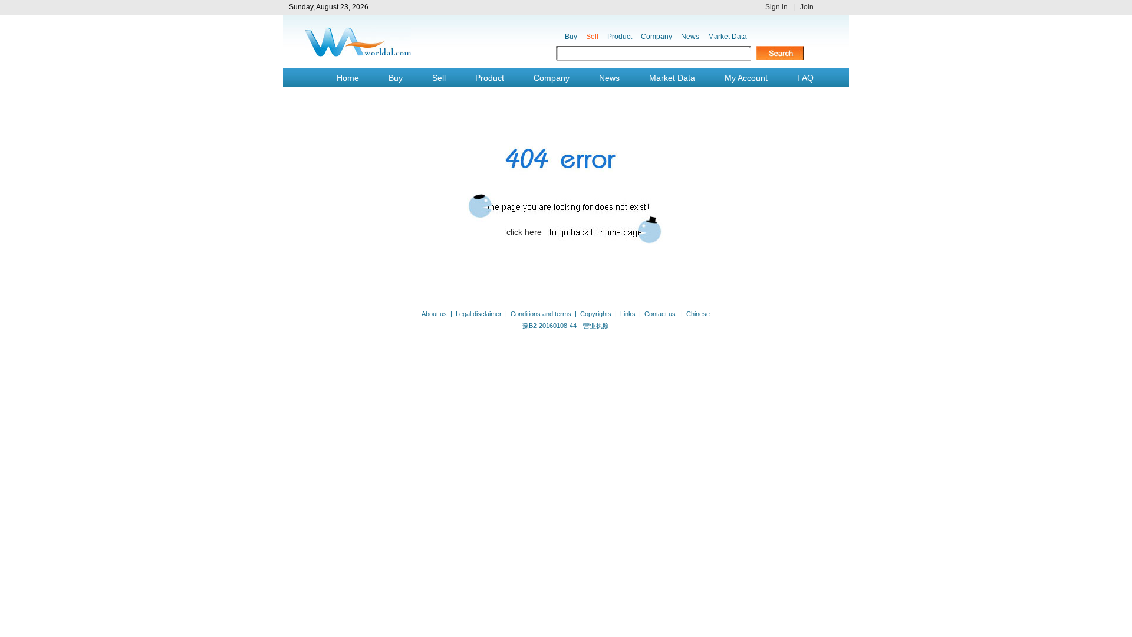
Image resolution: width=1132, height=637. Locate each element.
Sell (592, 36)
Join (807, 7)
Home (348, 78)
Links (628, 313)
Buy (571, 36)
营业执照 (596, 325)
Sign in (776, 7)
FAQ (805, 78)
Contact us (660, 313)
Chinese (698, 313)
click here (524, 232)
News (690, 36)
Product (619, 36)
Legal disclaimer (479, 313)
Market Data (727, 36)
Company (656, 36)
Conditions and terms (541, 313)
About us (434, 313)
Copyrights (595, 313)
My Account (746, 78)
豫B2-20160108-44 (549, 325)
